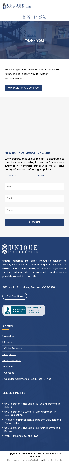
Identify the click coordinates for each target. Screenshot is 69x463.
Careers (8, 366)
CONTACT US (12, 175)
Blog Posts (10, 354)
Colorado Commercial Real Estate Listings (27, 378)
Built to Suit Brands (52, 460)
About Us (9, 336)
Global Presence (13, 348)
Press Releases (12, 360)
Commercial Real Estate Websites (23, 460)
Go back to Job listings (23, 87)
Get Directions (15, 296)
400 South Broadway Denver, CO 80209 (28, 287)
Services (9, 342)
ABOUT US (42, 175)
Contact (9, 372)
